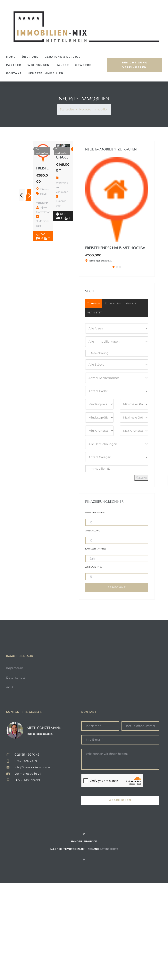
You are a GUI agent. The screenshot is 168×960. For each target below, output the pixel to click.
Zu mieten (93, 303)
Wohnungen (38, 65)
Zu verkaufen (113, 303)
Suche (142, 477)
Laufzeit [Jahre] (95, 548)
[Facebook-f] (84, 859)
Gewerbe (83, 65)
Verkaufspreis (95, 512)
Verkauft (131, 303)
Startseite (67, 109)
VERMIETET (94, 312)
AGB (9, 687)
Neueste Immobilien (46, 73)
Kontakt (14, 73)
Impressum (14, 668)
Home (11, 56)
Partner (13, 65)
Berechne (117, 587)
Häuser (62, 65)
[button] (134, 65)
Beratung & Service (63, 56)
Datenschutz (15, 677)
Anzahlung (92, 530)
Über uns (30, 56)
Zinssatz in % (93, 566)
